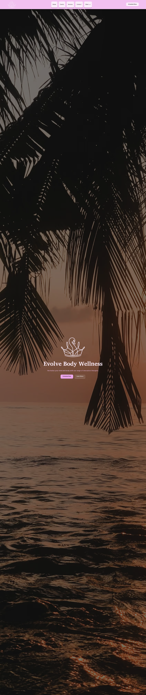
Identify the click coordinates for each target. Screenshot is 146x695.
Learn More (80, 376)
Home (54, 4)
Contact (79, 4)
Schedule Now (132, 4)
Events (62, 4)
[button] (88, 5)
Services (70, 4)
